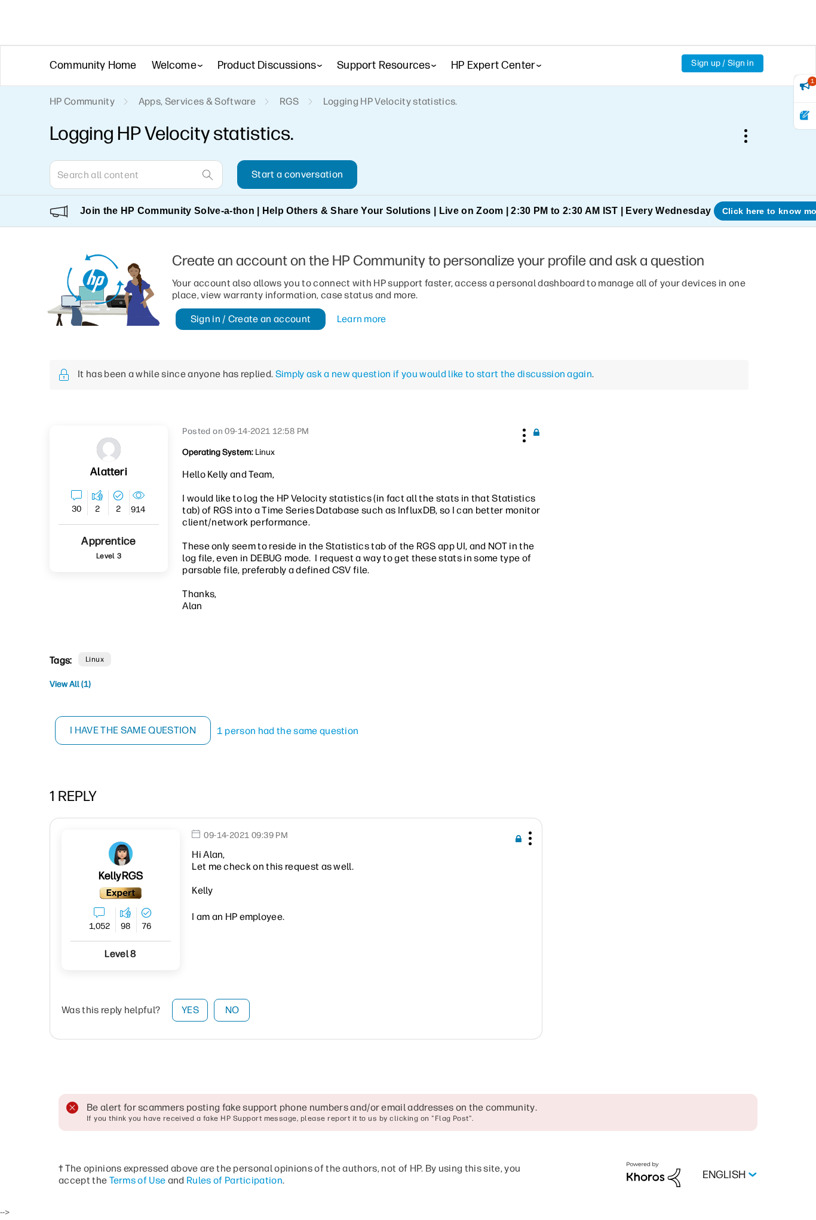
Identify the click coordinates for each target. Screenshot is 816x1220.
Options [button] (752, 136)
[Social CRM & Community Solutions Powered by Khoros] (653, 1174)
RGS (289, 101)
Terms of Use (137, 1180)
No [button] (232, 1010)
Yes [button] (190, 1010)
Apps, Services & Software (197, 101)
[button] (522, 433)
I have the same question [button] (133, 730)
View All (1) (70, 684)
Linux (94, 659)
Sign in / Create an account (251, 319)
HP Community (82, 101)
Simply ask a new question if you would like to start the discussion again (433, 374)
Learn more (361, 319)
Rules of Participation (234, 1180)
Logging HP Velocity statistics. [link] (390, 101)
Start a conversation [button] (297, 174)
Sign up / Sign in (722, 63)
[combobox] (136, 174)
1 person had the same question (288, 730)
